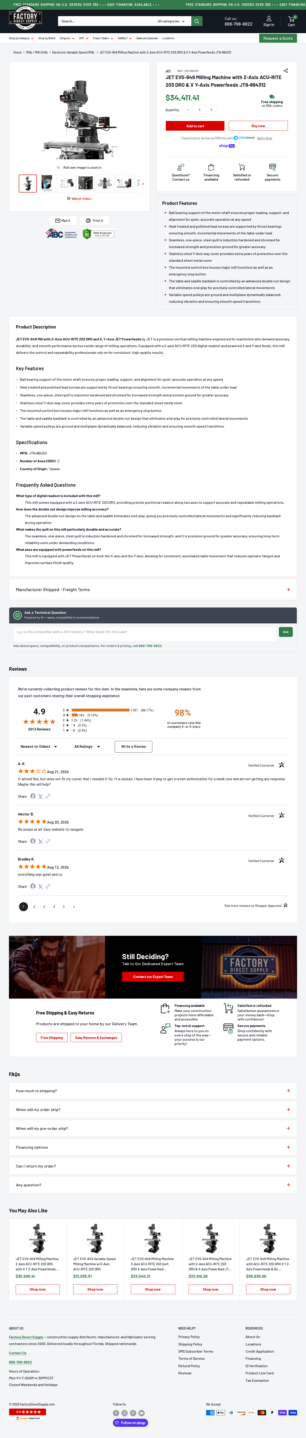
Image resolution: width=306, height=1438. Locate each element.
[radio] (111, 710)
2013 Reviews (44, 729)
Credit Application (260, 1351)
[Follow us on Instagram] (124, 1413)
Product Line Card (260, 1373)
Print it (98, 220)
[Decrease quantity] (187, 110)
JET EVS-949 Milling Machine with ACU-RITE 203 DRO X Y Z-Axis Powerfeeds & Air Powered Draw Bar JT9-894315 (268, 1264)
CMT (81, 38)
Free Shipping (52, 1037)
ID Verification (257, 1366)
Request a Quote (278, 38)
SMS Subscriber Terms (195, 1351)
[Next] (297, 1260)
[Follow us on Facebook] (116, 1413)
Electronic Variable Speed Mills (73, 52)
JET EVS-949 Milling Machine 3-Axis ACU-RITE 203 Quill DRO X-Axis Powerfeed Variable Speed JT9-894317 (152, 1264)
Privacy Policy (189, 1336)
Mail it (65, 220)
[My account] (269, 19)
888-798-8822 (238, 21)
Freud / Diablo (101, 38)
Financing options (32, 1147)
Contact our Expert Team (153, 976)
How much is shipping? (36, 1090)
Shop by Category (19, 38)
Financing (253, 1358)
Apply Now (264, 138)
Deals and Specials (147, 38)
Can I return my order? (36, 1165)
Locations (168, 38)
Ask (286, 632)
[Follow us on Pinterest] (133, 1413)
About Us (253, 1336)
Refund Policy (189, 1366)
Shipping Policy (190, 1344)
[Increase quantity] (211, 110)
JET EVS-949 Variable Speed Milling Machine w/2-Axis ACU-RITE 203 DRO (94, 1264)
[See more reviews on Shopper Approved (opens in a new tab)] (47, 796)
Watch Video (81, 198)
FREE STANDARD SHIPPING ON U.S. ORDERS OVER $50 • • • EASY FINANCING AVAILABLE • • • (86, 4)
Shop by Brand (46, 38)
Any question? (28, 1184)
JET (168, 71)
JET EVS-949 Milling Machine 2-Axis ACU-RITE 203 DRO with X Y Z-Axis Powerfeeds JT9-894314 (37, 1264)
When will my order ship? (38, 1109)
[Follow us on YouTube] (141, 1413)
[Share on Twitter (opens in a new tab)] (40, 796)
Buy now (258, 125)
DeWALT (123, 38)
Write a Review (133, 746)
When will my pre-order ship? (42, 1128)
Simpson (65, 38)
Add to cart (195, 126)
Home (17, 52)
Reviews (185, 1373)
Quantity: (173, 110)
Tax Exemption (257, 1380)
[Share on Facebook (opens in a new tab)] (33, 796)
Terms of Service (191, 1358)
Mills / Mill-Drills (37, 52)
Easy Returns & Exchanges (96, 1037)
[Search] (197, 21)
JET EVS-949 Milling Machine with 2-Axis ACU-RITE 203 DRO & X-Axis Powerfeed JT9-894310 (210, 1264)
